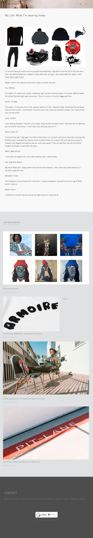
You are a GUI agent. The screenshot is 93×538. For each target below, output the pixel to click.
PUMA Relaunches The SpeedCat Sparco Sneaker (24, 399)
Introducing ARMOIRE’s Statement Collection (22, 334)
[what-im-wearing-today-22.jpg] (45, 66)
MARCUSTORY (12, 4)
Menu (85, 4)
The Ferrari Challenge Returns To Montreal (21, 462)
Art (4, 286)
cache (65, 299)
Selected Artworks (11, 289)
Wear (4, 396)
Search (80, 4)
